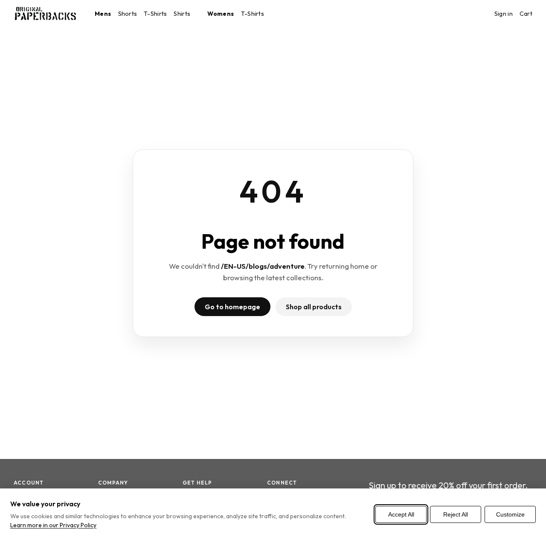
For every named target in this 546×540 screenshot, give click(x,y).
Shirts (182, 13)
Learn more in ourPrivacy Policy (53, 525)
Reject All (455, 514)
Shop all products (314, 306)
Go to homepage (232, 306)
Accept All (401, 514)
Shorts (127, 13)
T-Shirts (155, 13)
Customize (510, 514)
